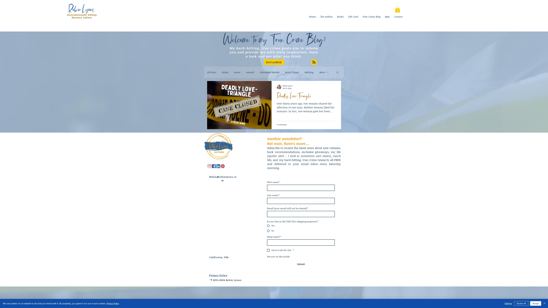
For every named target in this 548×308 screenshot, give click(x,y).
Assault (250, 72)
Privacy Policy (113, 303)
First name (273, 182)
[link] (397, 9)
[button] (274, 62)
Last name (273, 195)
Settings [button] (508, 303)
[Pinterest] (223, 166)
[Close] (544, 303)
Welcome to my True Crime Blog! (274, 39)
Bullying (309, 72)
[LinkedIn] (218, 166)
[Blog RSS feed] (314, 62)
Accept (536, 303)
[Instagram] (209, 166)
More (322, 72)
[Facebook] (214, 166)
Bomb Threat (292, 72)
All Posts (211, 72)
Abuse (225, 72)
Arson (237, 72)
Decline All (521, 303)
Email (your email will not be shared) (287, 208)
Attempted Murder (269, 72)
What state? (274, 236)
